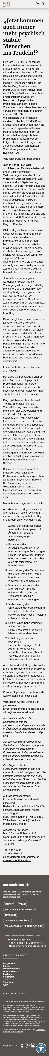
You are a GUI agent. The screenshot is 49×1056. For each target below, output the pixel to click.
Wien (5, 984)
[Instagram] (22, 1046)
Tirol (5, 979)
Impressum (10, 915)
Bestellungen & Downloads (20, 909)
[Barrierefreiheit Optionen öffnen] (41, 1048)
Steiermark (8, 976)
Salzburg (7, 973)
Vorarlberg (8, 982)
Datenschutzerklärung (17, 920)
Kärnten (7, 965)
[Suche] (44, 4)
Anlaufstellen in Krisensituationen (24, 926)
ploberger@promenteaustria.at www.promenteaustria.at (21, 858)
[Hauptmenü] (38, 4)
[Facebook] (27, 1046)
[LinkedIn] (32, 1046)
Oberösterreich (10, 971)
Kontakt (9, 904)
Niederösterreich (11, 968)
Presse (22, 904)
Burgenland (9, 963)
